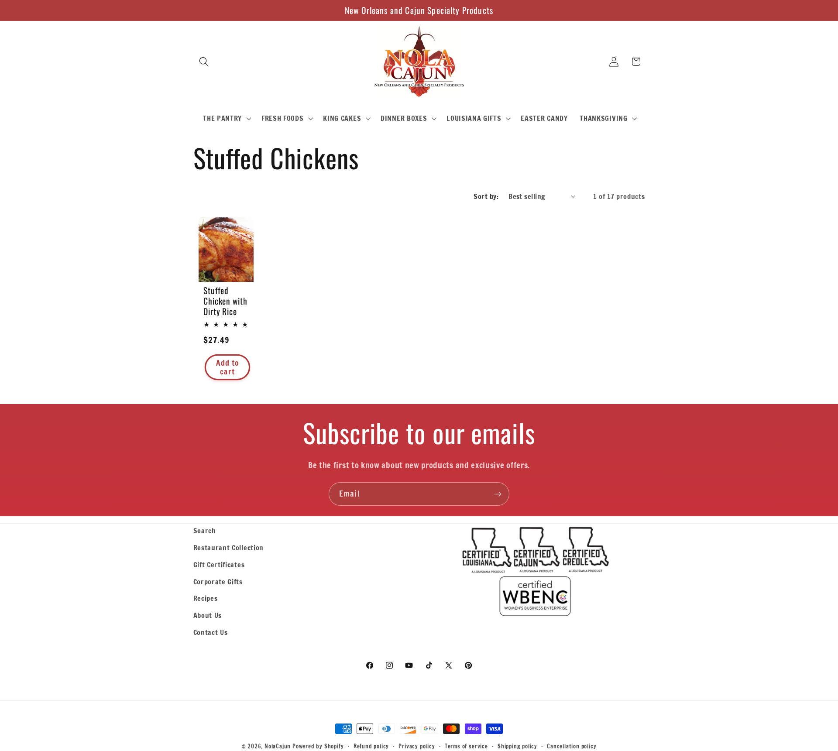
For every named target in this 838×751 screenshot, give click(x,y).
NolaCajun (277, 746)
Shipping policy (517, 746)
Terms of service (466, 746)
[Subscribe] (498, 494)
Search (204, 530)
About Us (207, 615)
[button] (204, 62)
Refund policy (371, 746)
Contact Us (210, 632)
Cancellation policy (571, 746)
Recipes (205, 598)
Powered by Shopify (318, 746)
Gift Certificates (219, 564)
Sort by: (486, 196)
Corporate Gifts (218, 581)
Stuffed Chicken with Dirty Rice (225, 301)
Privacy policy (416, 746)
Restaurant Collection (228, 547)
